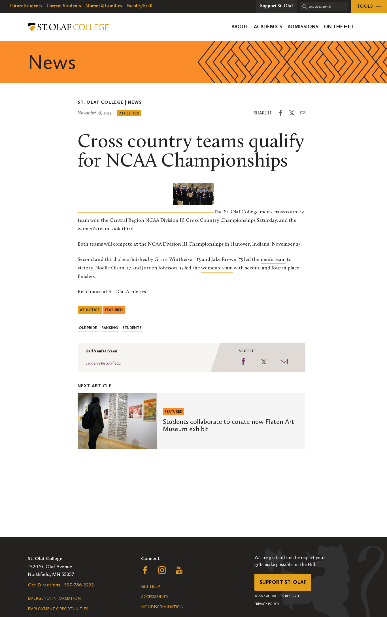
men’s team (273, 259)
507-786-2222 (79, 585)
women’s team (217, 268)
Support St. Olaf (283, 582)
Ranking (109, 327)
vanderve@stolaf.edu (103, 363)
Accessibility (154, 596)
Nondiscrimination (162, 607)
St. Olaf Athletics (127, 292)
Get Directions (44, 585)
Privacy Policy (266, 604)
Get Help (150, 586)
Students (131, 327)
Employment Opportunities (58, 609)
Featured (114, 310)
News (135, 102)
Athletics (129, 113)
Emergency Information (54, 598)
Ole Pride (88, 327)
